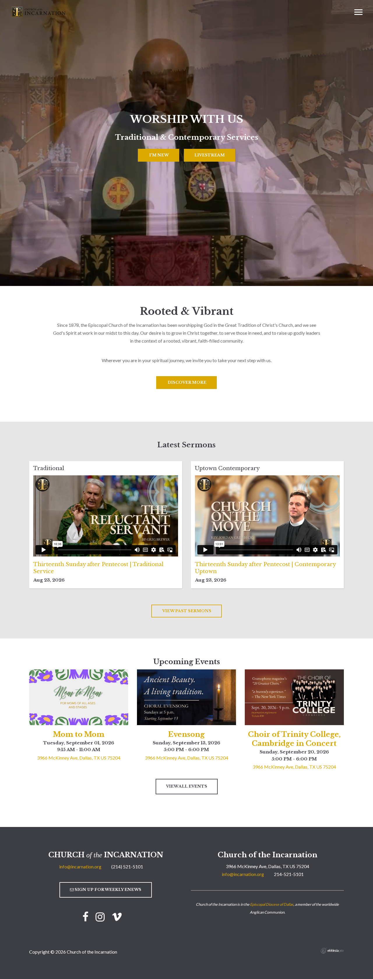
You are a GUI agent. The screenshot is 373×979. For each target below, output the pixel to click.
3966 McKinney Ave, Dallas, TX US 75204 (78, 757)
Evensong (186, 734)
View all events (186, 786)
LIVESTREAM (209, 155)
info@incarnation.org (80, 866)
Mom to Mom (78, 734)
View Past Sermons (186, 610)
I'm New (158, 155)
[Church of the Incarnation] (39, 11)
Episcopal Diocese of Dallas (271, 904)
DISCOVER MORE (186, 382)
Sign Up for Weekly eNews (107, 889)
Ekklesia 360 (332, 951)
